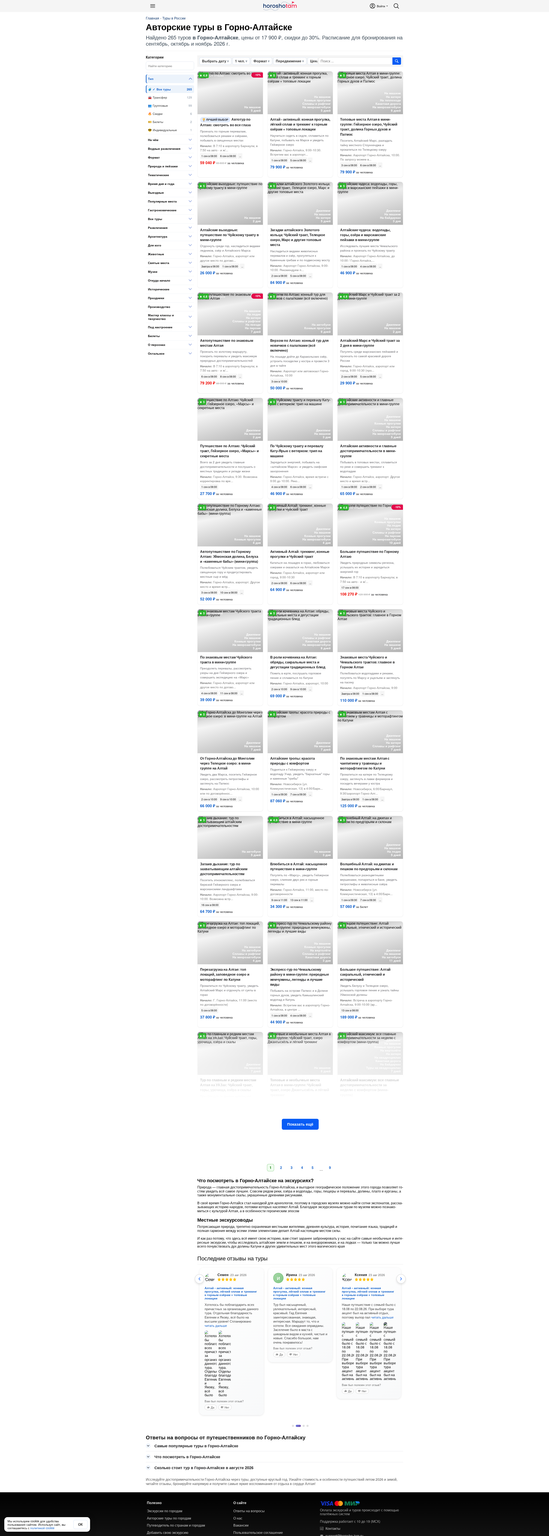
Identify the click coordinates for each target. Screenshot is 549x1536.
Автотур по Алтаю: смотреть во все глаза (225, 122)
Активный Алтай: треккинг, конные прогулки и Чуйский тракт (300, 554)
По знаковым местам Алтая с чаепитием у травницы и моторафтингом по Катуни (364, 763)
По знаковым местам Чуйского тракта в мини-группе (226, 659)
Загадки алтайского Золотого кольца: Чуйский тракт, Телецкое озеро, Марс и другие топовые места (297, 237)
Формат (260, 60)
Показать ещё (300, 1124)
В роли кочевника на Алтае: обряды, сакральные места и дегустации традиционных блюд (297, 662)
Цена (314, 60)
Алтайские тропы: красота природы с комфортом (292, 761)
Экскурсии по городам (164, 1511)
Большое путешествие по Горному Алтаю (369, 554)
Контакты (333, 1528)
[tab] (293, 1426)
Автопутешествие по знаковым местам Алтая (226, 343)
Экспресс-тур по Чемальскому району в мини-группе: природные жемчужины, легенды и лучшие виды (299, 977)
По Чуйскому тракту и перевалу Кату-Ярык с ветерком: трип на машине (296, 450)
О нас (237, 1518)
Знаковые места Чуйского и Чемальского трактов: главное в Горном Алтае (367, 662)
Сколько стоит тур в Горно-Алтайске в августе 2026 (203, 1467)
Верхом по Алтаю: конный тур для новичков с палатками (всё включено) (299, 345)
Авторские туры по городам (169, 1518)
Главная (152, 18)
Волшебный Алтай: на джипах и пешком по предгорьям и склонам (368, 866)
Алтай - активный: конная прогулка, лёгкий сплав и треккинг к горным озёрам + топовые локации (300, 124)
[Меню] (152, 6)
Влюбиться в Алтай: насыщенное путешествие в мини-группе (298, 866)
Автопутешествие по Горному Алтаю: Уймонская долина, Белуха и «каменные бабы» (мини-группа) (229, 556)
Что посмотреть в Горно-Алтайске (187, 1457)
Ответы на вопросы (249, 1511)
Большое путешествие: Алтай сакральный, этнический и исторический (365, 974)
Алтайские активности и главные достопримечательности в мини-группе (368, 450)
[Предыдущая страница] (199, 1279)
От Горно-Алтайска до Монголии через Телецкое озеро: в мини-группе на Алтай (227, 763)
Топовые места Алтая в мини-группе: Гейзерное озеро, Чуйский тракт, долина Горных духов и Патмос (368, 127)
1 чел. (240, 60)
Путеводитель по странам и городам (176, 1525)
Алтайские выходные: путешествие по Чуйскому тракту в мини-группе (229, 234)
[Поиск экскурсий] (396, 61)
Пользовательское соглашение (258, 1532)
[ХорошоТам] (280, 6)
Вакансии (241, 1525)
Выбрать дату (214, 60)
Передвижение (288, 60)
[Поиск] (396, 6)
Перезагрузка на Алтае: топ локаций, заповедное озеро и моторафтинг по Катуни (224, 974)
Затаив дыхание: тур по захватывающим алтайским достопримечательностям (223, 868)
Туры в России (174, 18)
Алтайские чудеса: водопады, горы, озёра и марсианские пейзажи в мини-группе (365, 234)
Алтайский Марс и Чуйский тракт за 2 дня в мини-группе (370, 343)
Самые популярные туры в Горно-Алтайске (196, 1446)
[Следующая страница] (401, 1279)
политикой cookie (42, 1528)
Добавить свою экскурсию (167, 1532)
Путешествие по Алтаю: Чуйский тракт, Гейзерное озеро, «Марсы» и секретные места (229, 450)
